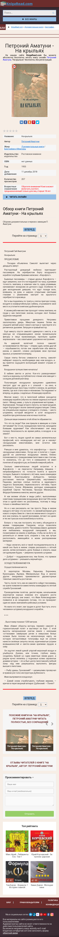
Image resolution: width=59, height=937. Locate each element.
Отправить (30, 814)
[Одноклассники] (29, 122)
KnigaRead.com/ (16, 3)
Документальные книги (32, 146)
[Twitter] (37, 122)
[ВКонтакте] (21, 122)
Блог (3, 28)
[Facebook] (25, 122)
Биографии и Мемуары (15, 149)
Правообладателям (29, 902)
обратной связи (10, 933)
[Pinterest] (33, 122)
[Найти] (53, 13)
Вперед (30, 229)
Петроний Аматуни (30, 141)
